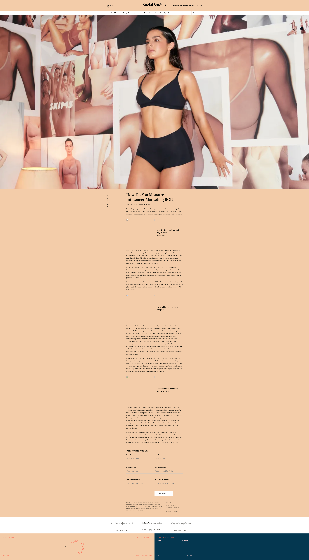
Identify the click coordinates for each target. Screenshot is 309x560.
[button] (113, 5)
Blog (159, 540)
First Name (130, 455)
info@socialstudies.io (173, 507)
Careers (160, 556)
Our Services (184, 5)
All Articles (113, 13)
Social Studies (154, 4)
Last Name (158, 455)
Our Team (192, 5)
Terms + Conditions (188, 556)
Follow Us (185, 540)
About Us (176, 5)
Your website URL (160, 467)
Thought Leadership (129, 13)
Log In (109, 5)
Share (194, 13)
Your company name (161, 479)
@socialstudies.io (172, 505)
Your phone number (133, 479)
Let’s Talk (199, 5)
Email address (131, 467)
